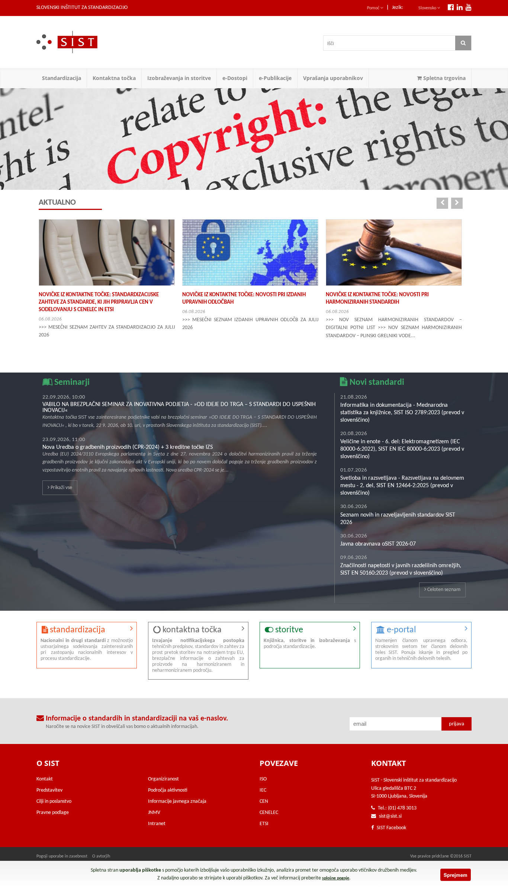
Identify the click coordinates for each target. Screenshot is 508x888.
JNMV (154, 812)
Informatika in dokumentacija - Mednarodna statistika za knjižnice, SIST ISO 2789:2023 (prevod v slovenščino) (402, 412)
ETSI (264, 824)
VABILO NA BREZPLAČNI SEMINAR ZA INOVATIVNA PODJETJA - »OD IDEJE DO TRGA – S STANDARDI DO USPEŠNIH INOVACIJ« (179, 407)
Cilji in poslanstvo (53, 801)
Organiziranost (163, 779)
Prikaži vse (60, 488)
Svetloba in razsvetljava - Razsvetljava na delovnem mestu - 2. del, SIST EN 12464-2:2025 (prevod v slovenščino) (402, 485)
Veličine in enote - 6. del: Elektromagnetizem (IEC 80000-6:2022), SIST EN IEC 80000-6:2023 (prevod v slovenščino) (402, 449)
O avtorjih (101, 856)
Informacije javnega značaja (177, 801)
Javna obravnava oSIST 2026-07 (378, 544)
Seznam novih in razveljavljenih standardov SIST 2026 (397, 519)
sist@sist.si (390, 816)
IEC (263, 790)
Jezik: (397, 7)
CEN (264, 801)
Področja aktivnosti (167, 790)
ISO (263, 779)
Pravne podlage (52, 812)
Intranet (156, 824)
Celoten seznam (443, 589)
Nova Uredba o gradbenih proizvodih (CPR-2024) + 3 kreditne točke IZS (127, 447)
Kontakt (44, 779)
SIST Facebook (391, 828)
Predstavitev (49, 790)
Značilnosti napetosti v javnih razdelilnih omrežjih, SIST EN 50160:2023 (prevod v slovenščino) (400, 569)
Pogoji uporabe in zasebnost (61, 856)
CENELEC (269, 812)
